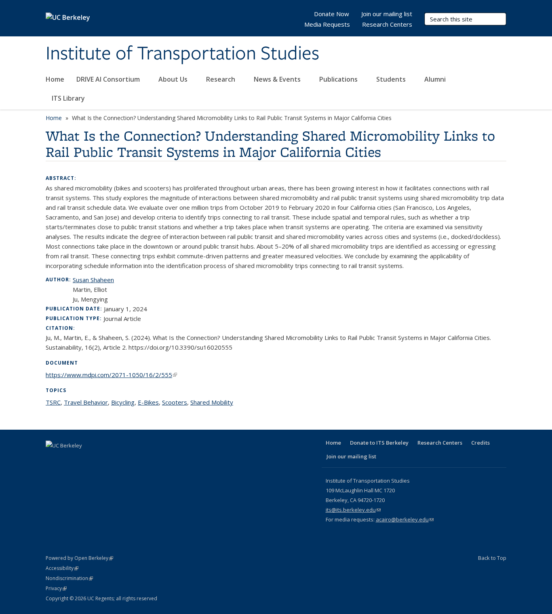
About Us (173, 79)
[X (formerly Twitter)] (68, 459)
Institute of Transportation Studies (182, 54)
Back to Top (492, 557)
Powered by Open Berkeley (79, 558)
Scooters (174, 402)
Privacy (56, 588)
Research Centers (387, 24)
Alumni (435, 79)
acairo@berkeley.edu (405, 519)
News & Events (278, 79)
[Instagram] (116, 459)
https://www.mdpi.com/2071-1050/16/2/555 (111, 375)
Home (55, 79)
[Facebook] (53, 459)
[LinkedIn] (84, 459)
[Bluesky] (132, 459)
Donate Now (331, 14)
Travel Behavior (86, 402)
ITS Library (69, 98)
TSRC (53, 402)
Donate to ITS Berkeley (379, 442)
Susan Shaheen (93, 280)
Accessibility (62, 568)
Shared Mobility (211, 402)
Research (221, 79)
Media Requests (327, 24)
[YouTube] (100, 459)
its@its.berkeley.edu (353, 509)
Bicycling (123, 402)
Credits (480, 442)
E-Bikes (148, 402)
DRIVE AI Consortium (108, 79)
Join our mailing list (386, 14)
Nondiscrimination (69, 578)
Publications (339, 79)
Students (391, 79)
